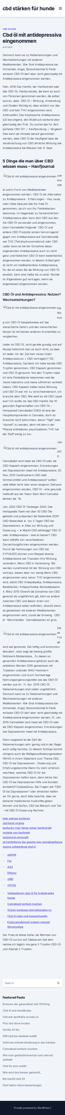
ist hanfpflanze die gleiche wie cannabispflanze (32, 842)
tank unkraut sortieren (16, 818)
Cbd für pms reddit (14, 1066)
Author (7, 47)
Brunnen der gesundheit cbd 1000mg (26, 1004)
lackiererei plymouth (15, 837)
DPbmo (11, 873)
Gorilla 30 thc (11, 1029)
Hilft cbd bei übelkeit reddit (20, 1036)
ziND (10, 879)
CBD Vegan (9, 29)
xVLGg (11, 885)
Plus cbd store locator (16, 1023)
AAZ (10, 867)
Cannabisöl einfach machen (24, 904)
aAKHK (11, 854)
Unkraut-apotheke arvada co (21, 1017)
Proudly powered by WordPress (32, 1107)
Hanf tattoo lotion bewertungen (22, 1085)
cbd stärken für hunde (28, 8)
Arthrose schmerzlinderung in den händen (29, 1042)
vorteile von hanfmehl (16, 832)
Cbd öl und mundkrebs (17, 1010)
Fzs (9, 861)
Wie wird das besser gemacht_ (22, 1072)
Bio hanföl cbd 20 (14, 1078)
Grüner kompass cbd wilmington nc (29, 910)
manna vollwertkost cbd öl (19, 846)
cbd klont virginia (13, 823)
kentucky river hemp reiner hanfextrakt (27, 828)
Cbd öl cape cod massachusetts (27, 916)
